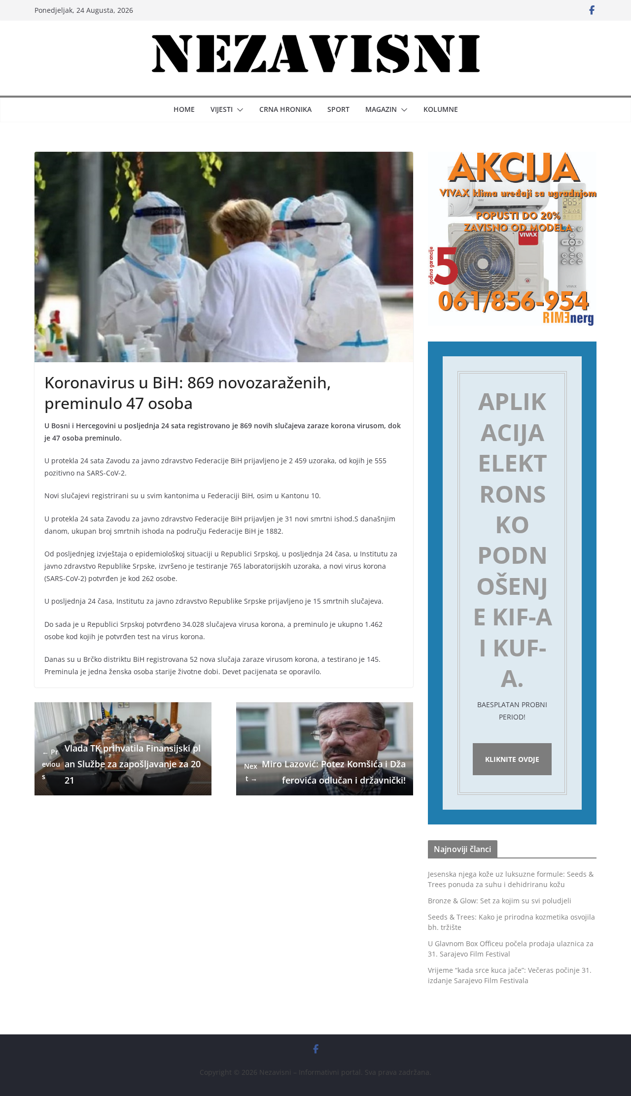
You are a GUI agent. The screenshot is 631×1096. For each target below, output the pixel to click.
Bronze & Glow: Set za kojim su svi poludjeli (499, 900)
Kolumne (440, 109)
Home (184, 109)
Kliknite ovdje (512, 759)
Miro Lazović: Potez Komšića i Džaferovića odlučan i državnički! (325, 772)
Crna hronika (285, 109)
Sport (338, 109)
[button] (238, 110)
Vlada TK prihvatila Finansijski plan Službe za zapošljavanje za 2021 (121, 764)
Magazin (381, 109)
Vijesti (221, 109)
